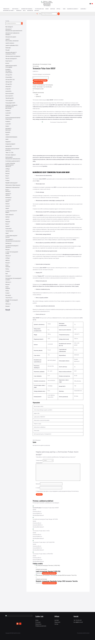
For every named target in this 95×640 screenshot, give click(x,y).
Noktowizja (15, 8)
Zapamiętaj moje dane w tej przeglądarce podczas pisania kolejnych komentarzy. (58, 491)
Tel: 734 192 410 (78, 620)
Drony (47, 8)
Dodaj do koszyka (40, 80)
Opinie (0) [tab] (38, 96)
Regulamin (57, 622)
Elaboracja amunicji (72, 8)
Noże (64, 8)
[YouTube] (92, 3)
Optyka (58, 8)
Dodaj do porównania (38, 92)
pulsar (42, 88)
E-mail (38, 487)
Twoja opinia (39, 462)
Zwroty (56, 624)
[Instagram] (90, 3)
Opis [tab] (37, 94)
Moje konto (38, 624)
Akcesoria (83, 8)
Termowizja (6, 8)
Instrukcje (30, 10)
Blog (24, 10)
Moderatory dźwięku (26, 8)
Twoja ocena (39, 460)
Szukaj (7, 21)
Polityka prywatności (40, 626)
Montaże (52, 8)
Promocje (18, 10)
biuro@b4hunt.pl (78, 622)
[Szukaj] (58, 13)
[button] (37, 14)
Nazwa (38, 483)
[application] (9, 8)
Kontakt (37, 10)
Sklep (36, 620)
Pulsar (49, 64)
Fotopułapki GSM (39, 8)
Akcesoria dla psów (8, 10)
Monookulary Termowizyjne (40, 64)
